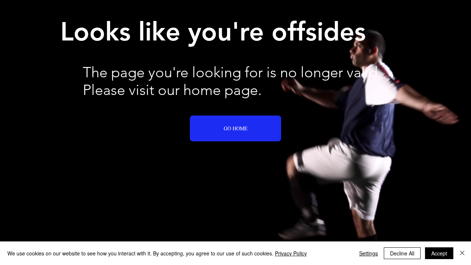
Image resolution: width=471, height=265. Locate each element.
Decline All (402, 253)
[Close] (462, 253)
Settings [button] (368, 253)
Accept (439, 253)
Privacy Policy (291, 253)
